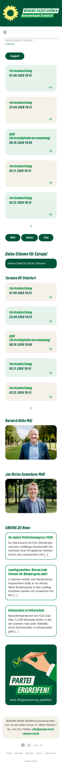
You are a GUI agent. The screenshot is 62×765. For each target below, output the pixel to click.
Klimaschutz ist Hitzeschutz (26, 610)
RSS (12, 237)
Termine (10, 44)
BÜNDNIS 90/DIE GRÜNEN (41, 11)
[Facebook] (23, 745)
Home (9, 753)
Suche (39, 753)
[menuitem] (9, 753)
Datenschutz (31, 761)
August (14, 56)
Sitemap (29, 753)
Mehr (31, 87)
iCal (46, 237)
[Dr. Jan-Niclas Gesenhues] (31, 496)
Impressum (50, 753)
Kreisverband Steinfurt (19, 40)
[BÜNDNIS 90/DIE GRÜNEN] (11, 13)
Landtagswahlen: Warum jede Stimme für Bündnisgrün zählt (27, 572)
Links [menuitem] (36, 745)
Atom (29, 237)
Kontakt (19, 753)
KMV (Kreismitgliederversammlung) (29, 136)
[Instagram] (29, 745)
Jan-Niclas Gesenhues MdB (25, 474)
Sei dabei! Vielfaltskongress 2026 (30, 537)
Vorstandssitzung (20, 71)
